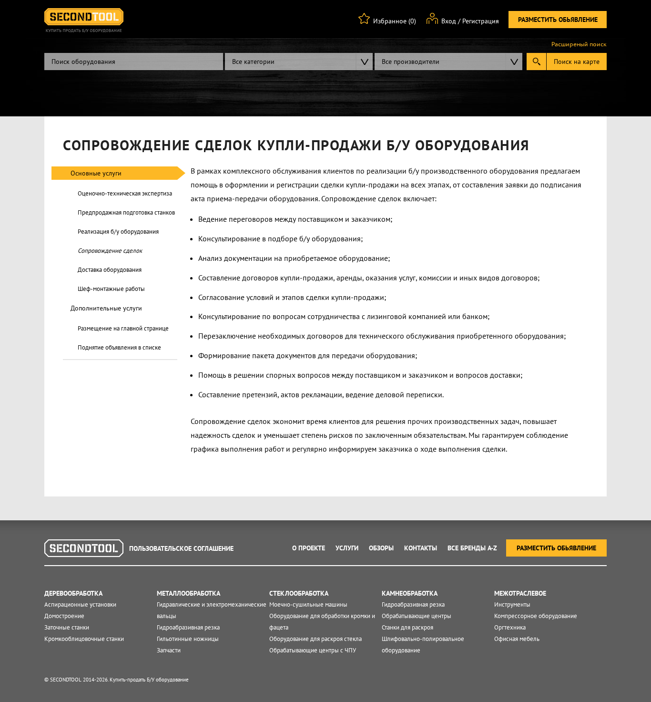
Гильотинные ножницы (188, 639)
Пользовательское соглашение (181, 548)
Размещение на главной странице (123, 328)
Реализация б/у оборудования (118, 231)
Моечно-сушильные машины (308, 604)
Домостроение (64, 616)
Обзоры (381, 548)
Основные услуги (96, 173)
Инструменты (512, 604)
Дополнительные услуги (106, 308)
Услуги (347, 548)
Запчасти (169, 650)
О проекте (308, 548)
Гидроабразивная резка (188, 627)
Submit (536, 61)
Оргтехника (510, 627)
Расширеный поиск (579, 44)
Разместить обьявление (558, 19)
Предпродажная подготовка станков (126, 212)
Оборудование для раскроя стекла (315, 639)
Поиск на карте (577, 61)
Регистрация (480, 21)
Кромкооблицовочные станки (84, 639)
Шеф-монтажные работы (111, 289)
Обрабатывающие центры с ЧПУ (312, 650)
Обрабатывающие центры (416, 616)
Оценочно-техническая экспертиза (125, 193)
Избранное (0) (394, 21)
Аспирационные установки (80, 604)
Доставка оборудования (110, 270)
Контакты (420, 548)
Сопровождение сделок (110, 251)
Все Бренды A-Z (472, 548)
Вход (448, 21)
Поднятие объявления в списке (119, 347)
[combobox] (299, 61)
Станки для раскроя (407, 627)
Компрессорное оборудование (535, 616)
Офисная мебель (516, 639)
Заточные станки (66, 627)
